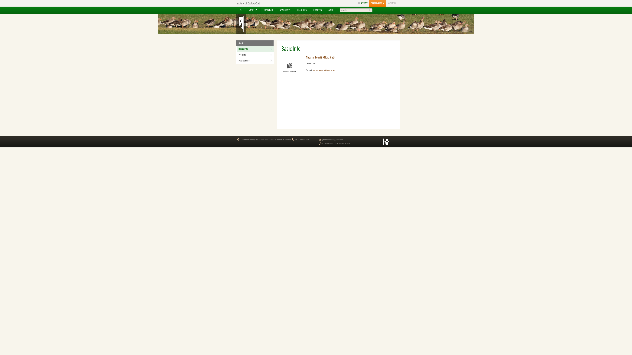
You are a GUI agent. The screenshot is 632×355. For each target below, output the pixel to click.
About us (253, 10)
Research (268, 10)
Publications (244, 61)
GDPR (331, 10)
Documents (284, 10)
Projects (317, 10)
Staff (240, 43)
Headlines (302, 10)
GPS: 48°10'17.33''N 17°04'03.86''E (336, 144)
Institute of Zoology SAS (248, 3)
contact (364, 3)
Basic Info (243, 49)
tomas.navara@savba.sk (324, 70)
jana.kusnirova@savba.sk (332, 140)
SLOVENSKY (392, 3)
